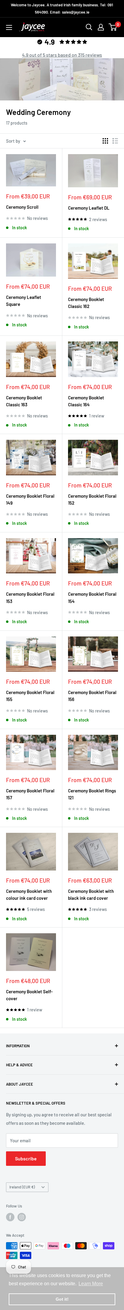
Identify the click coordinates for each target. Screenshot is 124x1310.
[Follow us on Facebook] (10, 1217)
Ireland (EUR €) (22, 1187)
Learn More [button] (91, 1283)
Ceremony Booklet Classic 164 (86, 401)
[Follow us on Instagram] (21, 1217)
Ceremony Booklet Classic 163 (24, 401)
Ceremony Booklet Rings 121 (92, 794)
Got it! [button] (62, 1299)
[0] (113, 27)
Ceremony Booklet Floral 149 (30, 499)
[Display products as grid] (105, 141)
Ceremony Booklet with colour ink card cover (29, 894)
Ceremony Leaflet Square (23, 300)
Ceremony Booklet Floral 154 (92, 597)
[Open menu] (9, 27)
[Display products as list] (115, 141)
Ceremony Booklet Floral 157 (30, 794)
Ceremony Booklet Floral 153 (30, 597)
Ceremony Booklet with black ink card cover (91, 894)
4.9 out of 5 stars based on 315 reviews (62, 55)
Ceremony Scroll (22, 207)
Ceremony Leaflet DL (89, 208)
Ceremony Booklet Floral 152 (92, 499)
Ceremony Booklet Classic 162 (86, 303)
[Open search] (89, 27)
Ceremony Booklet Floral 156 (92, 696)
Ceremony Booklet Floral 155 (30, 696)
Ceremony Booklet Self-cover (29, 995)
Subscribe (26, 1158)
